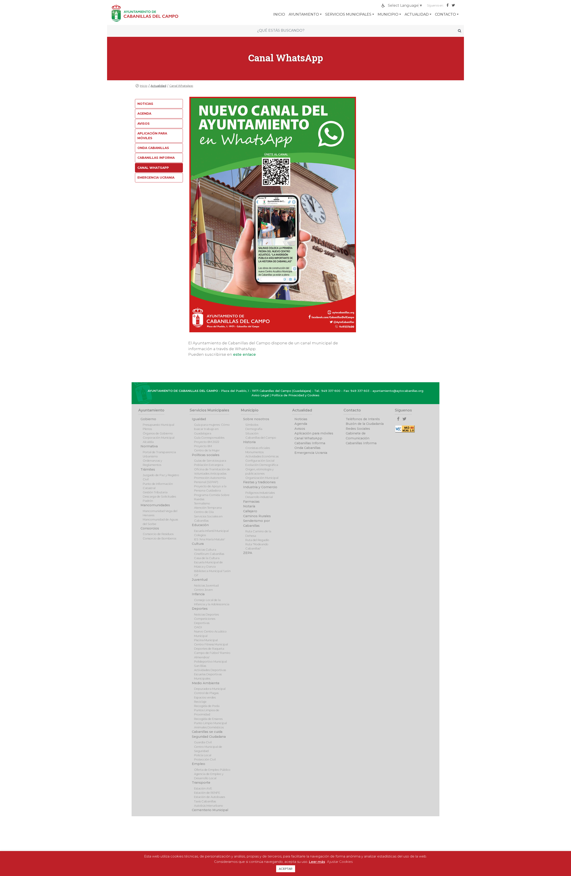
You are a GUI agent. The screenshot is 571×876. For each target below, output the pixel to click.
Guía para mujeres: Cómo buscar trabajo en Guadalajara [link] (212, 429)
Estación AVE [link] (203, 788)
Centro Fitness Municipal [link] (211, 644)
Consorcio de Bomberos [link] (159, 538)
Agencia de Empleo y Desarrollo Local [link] (208, 776)
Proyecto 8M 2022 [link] (206, 442)
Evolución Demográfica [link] (261, 465)
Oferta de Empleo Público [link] (212, 769)
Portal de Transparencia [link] (159, 452)
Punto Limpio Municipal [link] (210, 723)
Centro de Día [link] (204, 512)
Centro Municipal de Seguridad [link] (208, 749)
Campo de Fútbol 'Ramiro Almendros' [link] (212, 655)
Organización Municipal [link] (261, 477)
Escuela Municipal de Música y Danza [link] (208, 564)
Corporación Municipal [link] (158, 437)
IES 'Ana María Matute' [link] (209, 539)
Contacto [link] (445, 14)
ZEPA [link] (247, 553)
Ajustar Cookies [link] (340, 861)
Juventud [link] (199, 580)
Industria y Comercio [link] (260, 487)
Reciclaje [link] (200, 701)
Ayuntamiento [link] (304, 14)
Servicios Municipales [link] (348, 14)
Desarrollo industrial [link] (259, 497)
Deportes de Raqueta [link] (209, 648)
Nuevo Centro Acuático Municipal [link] (210, 633)
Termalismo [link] (202, 503)
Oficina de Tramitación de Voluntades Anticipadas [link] (212, 471)
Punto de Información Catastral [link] (158, 486)
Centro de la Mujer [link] (207, 450)
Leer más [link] (317, 861)
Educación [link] (200, 525)
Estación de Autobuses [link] (209, 797)
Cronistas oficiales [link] (257, 448)
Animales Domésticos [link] (209, 727)
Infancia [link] (198, 594)
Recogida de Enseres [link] (208, 719)
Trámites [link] (148, 469)
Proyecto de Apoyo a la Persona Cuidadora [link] (210, 488)
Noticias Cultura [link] (205, 549)
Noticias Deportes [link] (206, 614)
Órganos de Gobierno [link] (158, 433)
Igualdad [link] (199, 419)
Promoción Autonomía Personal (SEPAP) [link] (210, 480)
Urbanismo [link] (150, 456)
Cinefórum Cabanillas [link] (209, 554)
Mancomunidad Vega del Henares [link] (160, 513)
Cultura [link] (198, 544)
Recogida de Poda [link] (206, 706)
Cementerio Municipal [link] (210, 810)
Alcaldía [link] (148, 442)
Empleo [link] (198, 764)
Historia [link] (249, 442)
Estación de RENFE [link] (207, 792)
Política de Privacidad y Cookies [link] (295, 395)
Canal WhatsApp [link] (181, 85)
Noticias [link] (145, 103)
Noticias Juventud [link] (206, 585)
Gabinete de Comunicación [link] (357, 435)
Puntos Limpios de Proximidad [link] (206, 712)
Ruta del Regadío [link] (257, 540)
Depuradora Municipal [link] (210, 688)
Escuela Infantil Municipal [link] (211, 531)
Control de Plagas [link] (206, 693)
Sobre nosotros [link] (256, 419)
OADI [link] (198, 627)
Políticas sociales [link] (205, 455)
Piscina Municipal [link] (206, 640)
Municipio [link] (388, 14)
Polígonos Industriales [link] (260, 492)
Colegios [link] (200, 535)
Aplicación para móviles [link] (152, 136)
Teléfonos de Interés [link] (363, 419)
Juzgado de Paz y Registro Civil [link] (161, 477)
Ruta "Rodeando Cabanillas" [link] (256, 546)
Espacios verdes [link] (205, 697)
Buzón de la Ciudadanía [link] (365, 424)
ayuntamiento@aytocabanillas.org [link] (397, 391)
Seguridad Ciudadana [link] (209, 737)
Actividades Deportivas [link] (210, 670)
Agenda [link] (144, 113)
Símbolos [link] (251, 424)
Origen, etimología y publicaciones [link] (259, 471)
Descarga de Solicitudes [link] (159, 496)
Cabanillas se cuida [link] (207, 732)
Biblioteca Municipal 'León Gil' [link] (212, 573)
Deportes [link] (200, 609)
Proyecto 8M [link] (203, 446)
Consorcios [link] (150, 528)
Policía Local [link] (202, 755)
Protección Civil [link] (205, 759)
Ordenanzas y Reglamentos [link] (152, 463)
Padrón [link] (148, 500)
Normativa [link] (149, 446)
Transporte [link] (201, 783)
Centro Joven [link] (203, 589)
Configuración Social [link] (259, 460)
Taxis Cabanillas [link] (205, 801)
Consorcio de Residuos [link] (158, 534)
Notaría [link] (249, 506)
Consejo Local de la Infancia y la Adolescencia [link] (211, 602)
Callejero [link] (250, 511)
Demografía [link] (253, 429)
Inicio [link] (143, 85)
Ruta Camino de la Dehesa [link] (258, 533)
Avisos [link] (143, 123)
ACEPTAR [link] (285, 868)
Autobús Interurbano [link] (208, 805)
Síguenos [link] (403, 410)
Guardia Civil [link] (203, 742)
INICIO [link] (279, 14)
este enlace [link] (244, 354)
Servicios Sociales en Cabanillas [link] (208, 518)
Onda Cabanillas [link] (153, 148)
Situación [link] (252, 433)
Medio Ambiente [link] (205, 683)
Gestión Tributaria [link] (155, 492)
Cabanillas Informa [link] (156, 157)
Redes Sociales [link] (358, 429)
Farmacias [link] (251, 502)
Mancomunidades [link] (155, 505)
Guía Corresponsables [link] (209, 437)
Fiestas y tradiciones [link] (259, 482)
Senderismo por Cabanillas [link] (256, 523)
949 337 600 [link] (330, 391)
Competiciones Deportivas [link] (204, 621)
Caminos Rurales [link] (257, 516)
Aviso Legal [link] (260, 395)
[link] (449, 5)
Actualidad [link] (417, 14)
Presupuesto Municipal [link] (158, 424)
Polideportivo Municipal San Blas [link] (210, 663)
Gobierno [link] (148, 419)
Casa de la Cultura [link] (206, 558)
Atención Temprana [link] (208, 507)
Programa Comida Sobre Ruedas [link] (212, 497)
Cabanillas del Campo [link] (260, 437)
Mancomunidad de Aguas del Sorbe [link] (160, 521)
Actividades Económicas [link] (262, 456)
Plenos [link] (147, 429)
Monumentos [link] (254, 452)
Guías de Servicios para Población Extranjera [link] (210, 463)
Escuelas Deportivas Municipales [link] (208, 676)
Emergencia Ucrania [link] (155, 177)
